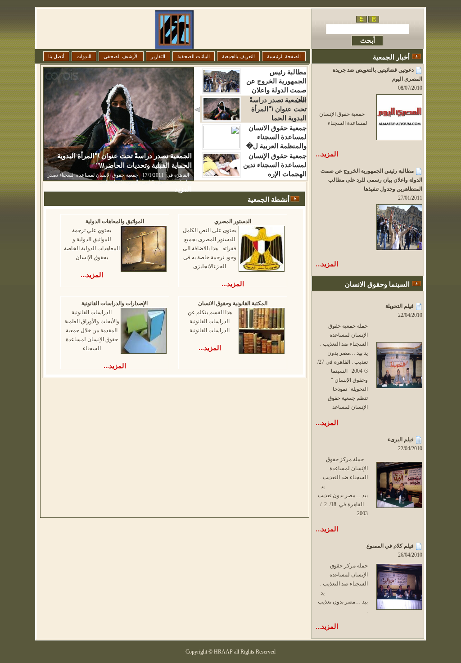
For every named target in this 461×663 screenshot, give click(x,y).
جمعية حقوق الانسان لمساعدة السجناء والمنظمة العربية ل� (276, 137)
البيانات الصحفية (193, 56)
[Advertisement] (154, 442)
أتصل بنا (56, 56)
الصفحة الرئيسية (284, 56)
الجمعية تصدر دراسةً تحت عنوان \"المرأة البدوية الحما (278, 109)
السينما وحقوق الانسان (377, 284)
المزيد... (327, 154)
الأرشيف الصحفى (121, 56)
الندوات (84, 56)
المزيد (183, 189)
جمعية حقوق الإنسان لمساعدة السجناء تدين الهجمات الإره (275, 165)
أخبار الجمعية (391, 57)
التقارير (158, 56)
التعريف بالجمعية (238, 56)
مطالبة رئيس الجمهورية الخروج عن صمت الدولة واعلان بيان (276, 81)
